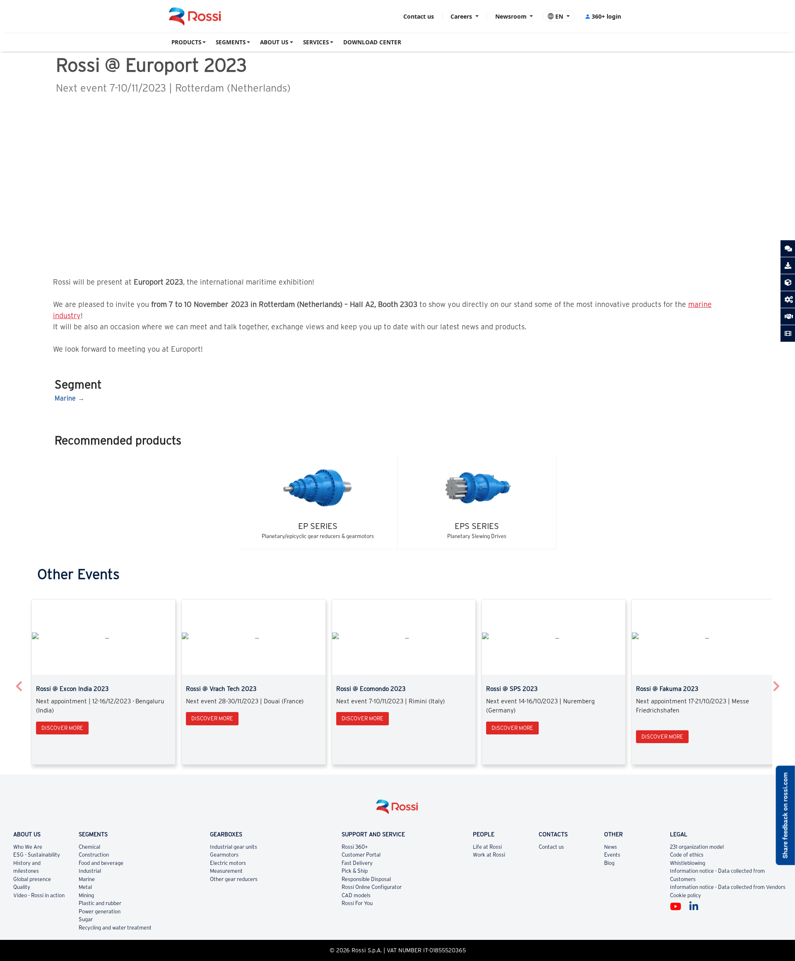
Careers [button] (462, 16)
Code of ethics (686, 855)
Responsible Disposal (366, 879)
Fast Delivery (357, 863)
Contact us (418, 16)
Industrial (90, 871)
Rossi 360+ (355, 847)
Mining (86, 895)
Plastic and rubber (100, 903)
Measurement (226, 871)
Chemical (89, 847)
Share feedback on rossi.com (785, 815)
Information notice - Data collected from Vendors (727, 887)
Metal (85, 887)
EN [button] (559, 16)
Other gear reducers (234, 879)
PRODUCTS (186, 42)
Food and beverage (101, 863)
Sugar (86, 919)
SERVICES (316, 42)
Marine (65, 398)
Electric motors (228, 863)
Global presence (32, 879)
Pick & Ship (355, 871)
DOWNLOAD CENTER (372, 42)
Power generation (99, 911)
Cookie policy (685, 895)
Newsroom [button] (511, 16)
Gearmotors (224, 855)
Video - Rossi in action (39, 895)
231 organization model (697, 847)
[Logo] (397, 810)
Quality (21, 887)
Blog (609, 863)
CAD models (356, 895)
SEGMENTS (231, 42)
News (610, 847)
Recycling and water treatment (115, 928)
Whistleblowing (687, 863)
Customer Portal (361, 855)
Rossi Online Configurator (372, 887)
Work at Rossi (489, 855)
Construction (94, 855)
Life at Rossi (487, 847)
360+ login (606, 16)
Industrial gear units (233, 847)
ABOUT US (274, 42)
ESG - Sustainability (36, 855)
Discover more (62, 728)
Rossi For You (357, 903)
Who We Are (27, 847)
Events (612, 855)
